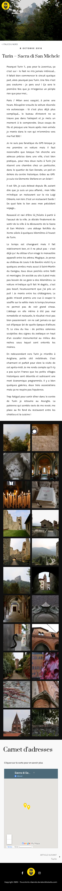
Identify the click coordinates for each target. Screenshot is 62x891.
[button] (30, 6)
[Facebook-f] (22, 873)
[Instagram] (39, 873)
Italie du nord (10, 44)
